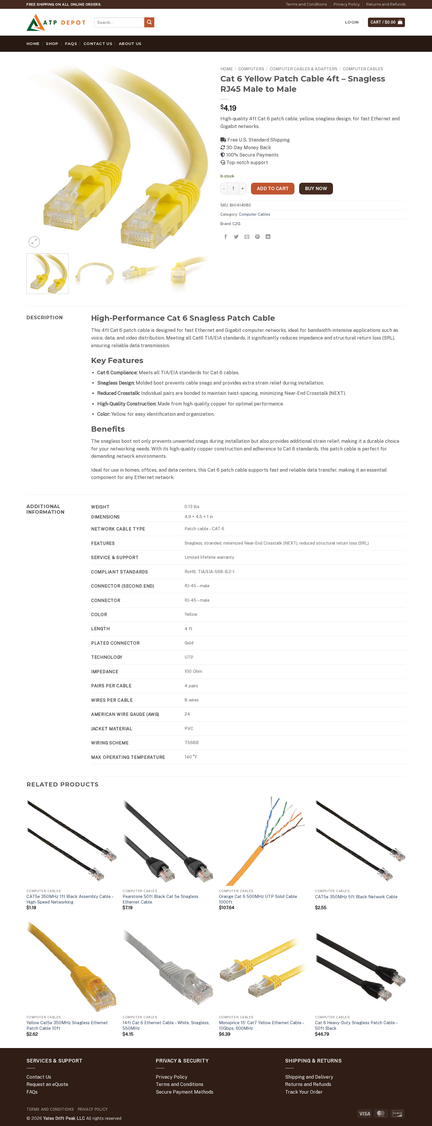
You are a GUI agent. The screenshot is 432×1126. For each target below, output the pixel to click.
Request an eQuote (47, 1084)
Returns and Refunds (386, 4)
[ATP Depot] (55, 22)
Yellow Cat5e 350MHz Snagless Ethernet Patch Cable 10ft (67, 1025)
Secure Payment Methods (184, 1092)
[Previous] (37, 156)
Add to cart (273, 188)
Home (32, 43)
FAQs (71, 43)
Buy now (316, 188)
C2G (236, 224)
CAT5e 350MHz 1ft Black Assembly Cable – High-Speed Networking (69, 899)
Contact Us (97, 43)
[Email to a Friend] (247, 237)
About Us (130, 43)
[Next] (200, 156)
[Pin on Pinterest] (257, 237)
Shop (52, 43)
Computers (251, 68)
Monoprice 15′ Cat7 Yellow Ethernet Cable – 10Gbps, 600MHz (261, 1025)
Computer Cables (363, 68)
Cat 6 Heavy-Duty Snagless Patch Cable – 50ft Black (356, 1025)
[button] (352, 22)
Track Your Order (304, 1092)
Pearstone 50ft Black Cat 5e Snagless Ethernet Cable (160, 899)
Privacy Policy (347, 4)
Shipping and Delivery (309, 1077)
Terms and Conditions (306, 4)
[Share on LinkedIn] (268, 237)
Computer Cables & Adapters (303, 68)
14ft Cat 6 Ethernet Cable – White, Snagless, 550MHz (166, 1025)
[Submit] (149, 22)
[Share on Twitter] (236, 237)
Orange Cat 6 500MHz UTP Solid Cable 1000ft (258, 899)
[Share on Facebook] (226, 237)
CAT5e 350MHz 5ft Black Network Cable (356, 896)
